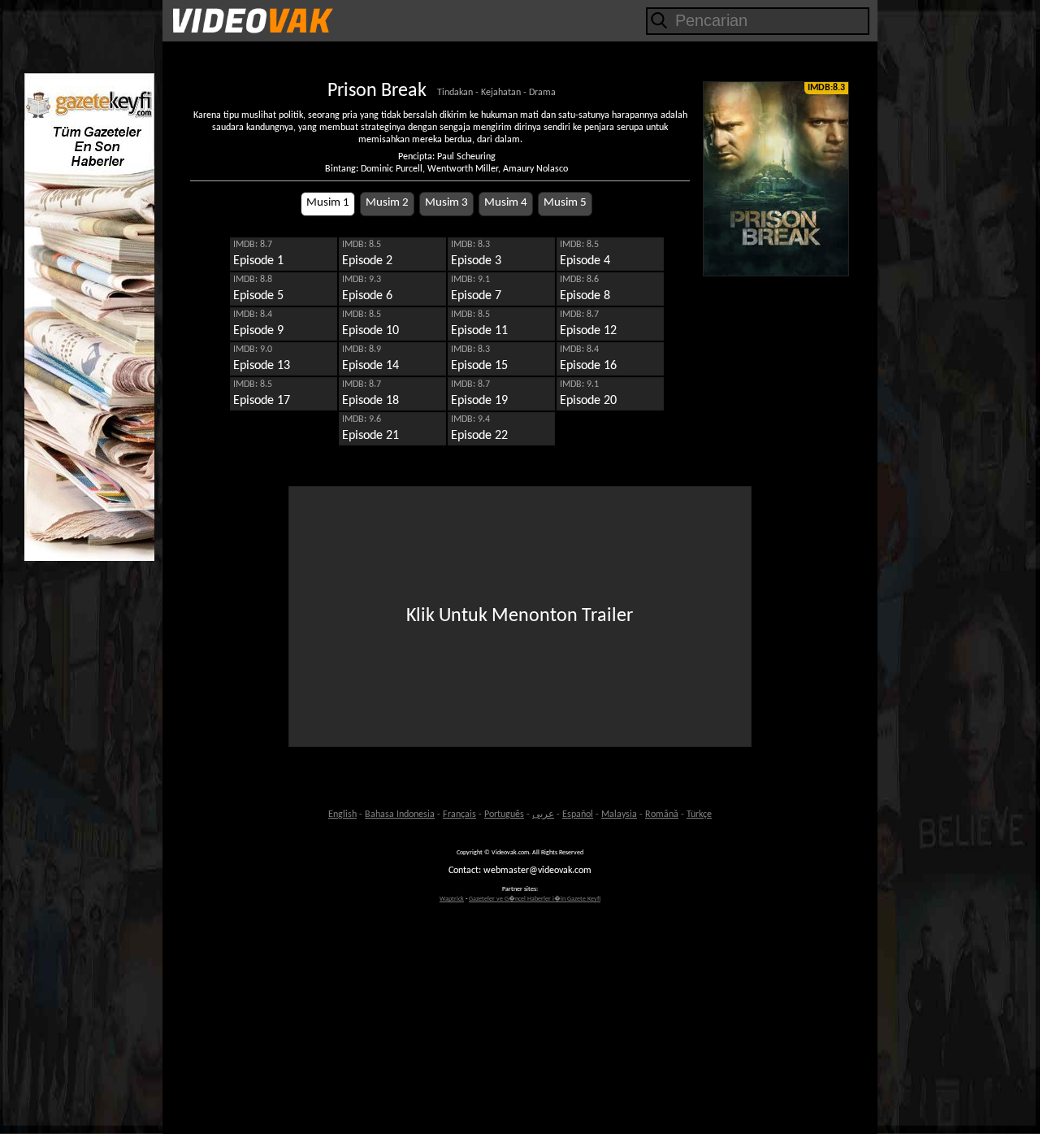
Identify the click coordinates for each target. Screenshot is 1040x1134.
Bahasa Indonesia (400, 814)
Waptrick (452, 899)
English (342, 814)
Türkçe (699, 814)
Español (577, 814)
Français (459, 814)
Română (661, 814)
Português (504, 814)
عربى (543, 814)
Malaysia (619, 814)
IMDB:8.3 (826, 88)
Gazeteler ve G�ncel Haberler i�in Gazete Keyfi (534, 899)
